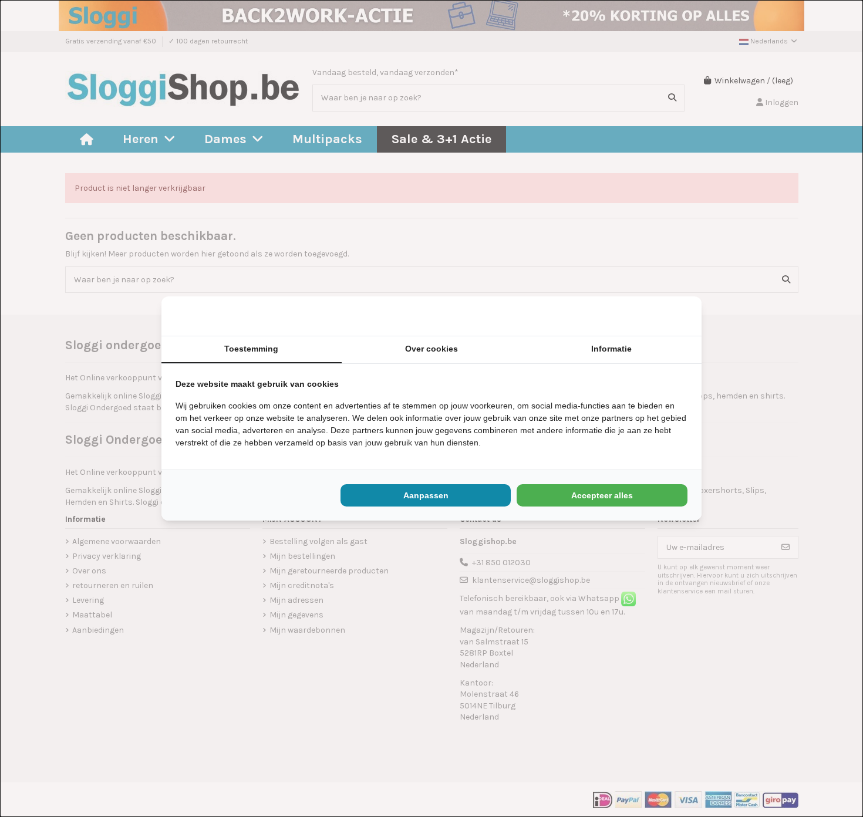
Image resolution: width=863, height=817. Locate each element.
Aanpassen (426, 495)
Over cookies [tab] (431, 348)
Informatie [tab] (611, 348)
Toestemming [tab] (251, 348)
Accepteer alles (602, 495)
